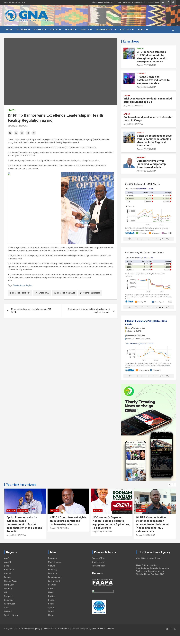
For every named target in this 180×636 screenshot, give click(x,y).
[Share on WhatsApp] (22, 132)
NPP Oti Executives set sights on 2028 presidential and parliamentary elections (68, 521)
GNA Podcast (139, 2)
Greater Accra (10, 581)
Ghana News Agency (30, 628)
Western (8, 611)
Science (69, 29)
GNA (26, 126)
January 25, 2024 (15, 126)
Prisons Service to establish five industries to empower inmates (153, 80)
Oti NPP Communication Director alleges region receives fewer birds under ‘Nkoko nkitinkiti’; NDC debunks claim (152, 524)
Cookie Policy (98, 562)
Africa (126, 114)
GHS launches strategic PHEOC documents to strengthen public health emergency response (152, 56)
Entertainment (105, 29)
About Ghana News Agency (103, 2)
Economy (22, 29)
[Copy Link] (33, 132)
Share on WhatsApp (66, 293)
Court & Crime (54, 562)
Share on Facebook (21, 293)
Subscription (153, 2)
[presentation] (170, 485)
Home (9, 29)
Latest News (131, 41)
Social (54, 29)
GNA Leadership (124, 2)
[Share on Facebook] (10, 132)
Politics (39, 29)
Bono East (9, 569)
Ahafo (7, 558)
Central (7, 573)
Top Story (22, 511)
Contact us (63, 628)
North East (9, 585)
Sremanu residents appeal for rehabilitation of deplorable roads (89, 310)
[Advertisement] (60, 342)
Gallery (51, 588)
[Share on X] (16, 132)
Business (52, 558)
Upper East (9, 600)
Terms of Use (98, 558)
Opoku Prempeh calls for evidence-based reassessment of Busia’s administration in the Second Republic (24, 524)
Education (52, 573)
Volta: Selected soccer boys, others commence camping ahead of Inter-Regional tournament (154, 140)
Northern (8, 588)
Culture (51, 566)
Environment (54, 581)
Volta (6, 607)
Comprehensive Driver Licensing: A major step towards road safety (151, 164)
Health (11, 110)
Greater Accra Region (22, 285)
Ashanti (7, 562)
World (141, 29)
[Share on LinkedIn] (27, 132)
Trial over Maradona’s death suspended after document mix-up (147, 100)
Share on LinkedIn (91, 293)
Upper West (9, 604)
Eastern (7, 577)
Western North (11, 615)
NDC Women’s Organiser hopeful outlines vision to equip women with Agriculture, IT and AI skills (111, 522)
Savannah (8, 596)
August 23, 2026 (144, 65)
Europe (126, 96)
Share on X (44, 293)
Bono (6, 566)
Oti (5, 592)
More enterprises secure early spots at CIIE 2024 (31, 310)
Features (125, 29)
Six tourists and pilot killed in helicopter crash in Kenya (148, 119)
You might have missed (21, 484)
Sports (85, 29)
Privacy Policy (98, 566)
